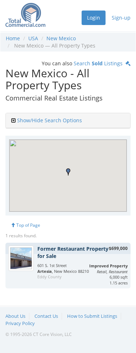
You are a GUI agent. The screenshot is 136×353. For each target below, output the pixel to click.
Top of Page (27, 225)
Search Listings (99, 63)
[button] (68, 171)
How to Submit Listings (92, 316)
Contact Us (46, 316)
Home (13, 38)
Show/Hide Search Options (49, 120)
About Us (15, 316)
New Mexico (61, 38)
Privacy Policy (20, 323)
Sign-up (121, 17)
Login (93, 17)
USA (33, 38)
